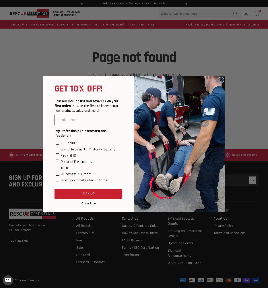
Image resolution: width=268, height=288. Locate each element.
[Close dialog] (221, 79)
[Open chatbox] (8, 280)
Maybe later (88, 203)
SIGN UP (88, 193)
